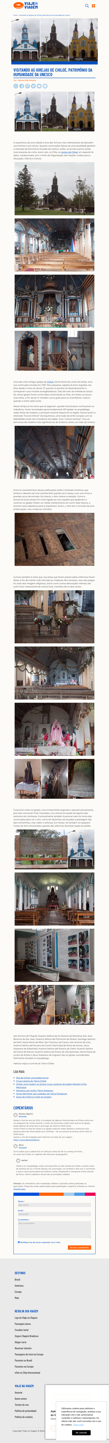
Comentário (23, 1219)
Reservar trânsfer (23, 1348)
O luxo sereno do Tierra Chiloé (31, 1081)
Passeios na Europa (24, 1366)
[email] (39, 88)
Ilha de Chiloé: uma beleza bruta (32, 1077)
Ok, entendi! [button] (81, 1433)
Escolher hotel (21, 1329)
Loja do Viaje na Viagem (26, 1317)
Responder (23, 1116)
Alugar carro (20, 1342)
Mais (17, 1297)
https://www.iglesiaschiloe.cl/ (26, 1140)
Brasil (17, 1279)
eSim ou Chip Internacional (27, 1372)
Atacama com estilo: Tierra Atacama (34, 1090)
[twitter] (33, 88)
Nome (20, 1201)
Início (15, 15)
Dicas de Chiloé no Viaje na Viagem (34, 1097)
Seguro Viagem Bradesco (27, 1336)
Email (20, 1210)
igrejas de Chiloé (69, 152)
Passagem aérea (23, 1323)
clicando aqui (19, 1189)
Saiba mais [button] (78, 1425)
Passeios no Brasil (23, 1360)
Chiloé (50, 381)
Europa (18, 1291)
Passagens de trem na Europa (29, 1354)
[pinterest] (27, 88)
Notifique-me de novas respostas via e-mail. (40, 1242)
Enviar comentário (79, 1247)
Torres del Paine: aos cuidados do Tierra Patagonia (41, 1093)
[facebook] (21, 88)
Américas (19, 1285)
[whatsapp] (15, 88)
